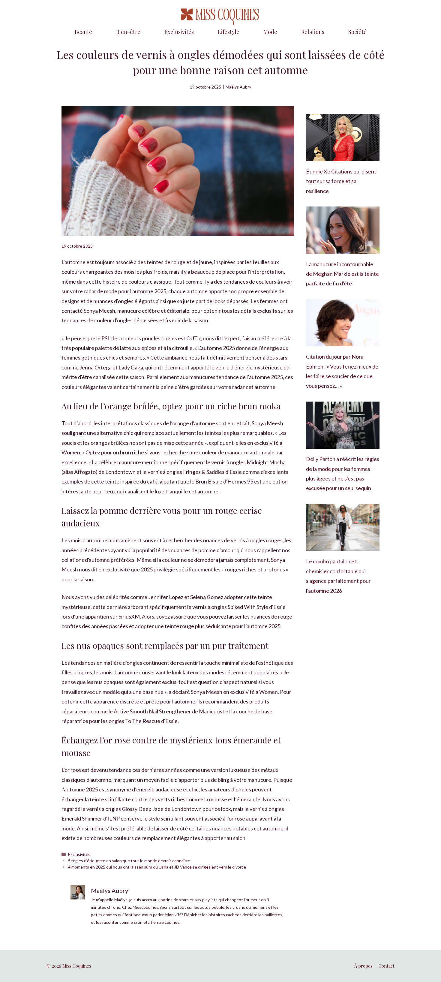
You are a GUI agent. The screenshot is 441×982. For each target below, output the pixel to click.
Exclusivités (179, 31)
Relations (312, 31)
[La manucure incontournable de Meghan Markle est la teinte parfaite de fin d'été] (343, 248)
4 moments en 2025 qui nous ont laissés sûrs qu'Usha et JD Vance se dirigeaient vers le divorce (157, 866)
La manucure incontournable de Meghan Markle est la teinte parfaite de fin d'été (342, 274)
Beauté (83, 31)
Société (357, 31)
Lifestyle (228, 31)
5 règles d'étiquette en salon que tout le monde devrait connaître (129, 860)
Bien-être (128, 31)
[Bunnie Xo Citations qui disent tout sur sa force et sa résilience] (343, 156)
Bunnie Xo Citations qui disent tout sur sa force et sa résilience (341, 181)
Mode (270, 31)
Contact (386, 966)
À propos (363, 966)
